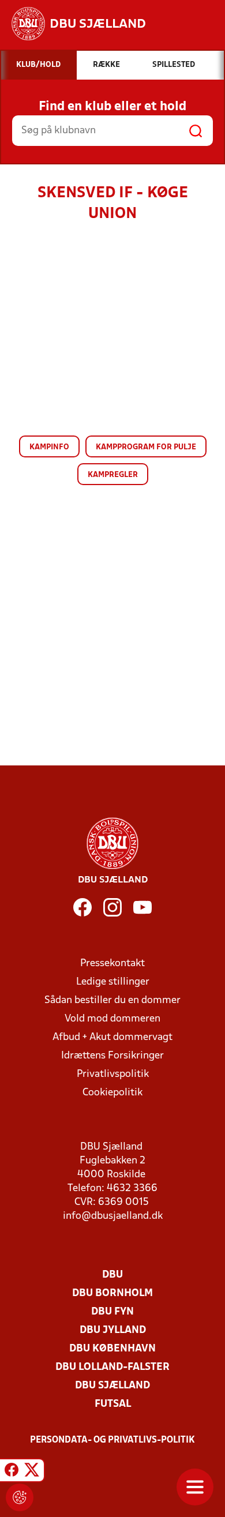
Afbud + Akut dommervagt (112, 1037)
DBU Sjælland (112, 1386)
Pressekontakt (112, 963)
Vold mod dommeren (112, 1019)
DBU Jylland (113, 1330)
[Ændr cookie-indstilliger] (19, 1497)
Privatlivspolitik (113, 1074)
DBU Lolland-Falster (112, 1367)
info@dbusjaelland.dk (113, 1216)
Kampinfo (49, 447)
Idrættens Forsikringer (112, 1056)
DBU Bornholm (112, 1293)
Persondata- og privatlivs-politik (112, 1440)
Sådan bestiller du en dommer (112, 1000)
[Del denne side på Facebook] (11, 1472)
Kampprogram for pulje (146, 447)
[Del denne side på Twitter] (31, 1472)
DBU (112, 1275)
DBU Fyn (112, 1312)
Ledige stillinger (112, 982)
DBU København (112, 1349)
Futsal (113, 1404)
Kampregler (113, 475)
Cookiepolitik (112, 1093)
